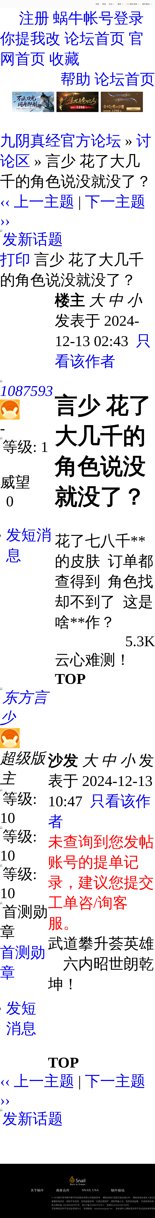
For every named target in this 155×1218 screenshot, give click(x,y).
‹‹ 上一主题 (37, 201)
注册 (34, 18)
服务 (119, 4)
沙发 (63, 760)
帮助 (75, 79)
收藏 (64, 59)
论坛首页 (94, 38)
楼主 (70, 300)
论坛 (110, 4)
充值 (97, 4)
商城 (104, 4)
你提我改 (30, 38)
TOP (70, 678)
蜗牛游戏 (10, 4)
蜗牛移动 (146, 4)
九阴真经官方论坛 (60, 140)
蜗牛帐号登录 (98, 18)
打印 (15, 259)
